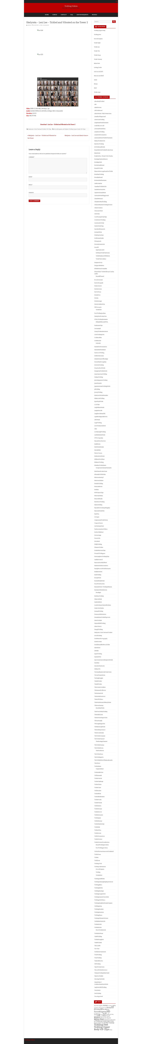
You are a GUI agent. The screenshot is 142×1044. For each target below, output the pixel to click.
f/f (112, 1007)
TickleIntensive (98, 815)
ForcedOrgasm (58, 129)
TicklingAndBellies (99, 878)
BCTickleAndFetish (99, 147)
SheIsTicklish (98, 620)
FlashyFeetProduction (100, 316)
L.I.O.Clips (97, 404)
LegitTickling (98, 422)
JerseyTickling (98, 392)
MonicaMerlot (98, 486)
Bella (114, 1005)
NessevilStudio (98, 498)
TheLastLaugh (98, 720)
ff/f (101, 1009)
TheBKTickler (98, 681)
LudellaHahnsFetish (99, 435)
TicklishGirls (97, 927)
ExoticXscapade (98, 283)
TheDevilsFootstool (99, 696)
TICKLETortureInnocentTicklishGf (104, 851)
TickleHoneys (98, 809)
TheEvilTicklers (98, 699)
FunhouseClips (98, 325)
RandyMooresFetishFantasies (102, 568)
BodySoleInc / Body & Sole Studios (103, 156)
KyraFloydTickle (98, 401)
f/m (99, 1009)
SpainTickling (98, 654)
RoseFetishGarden (99, 584)
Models (94, 14)
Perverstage (97, 535)
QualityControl (98, 559)
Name (30, 176)
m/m (110, 1014)
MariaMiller (97, 450)
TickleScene (97, 833)
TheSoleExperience (99, 730)
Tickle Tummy (98, 59)
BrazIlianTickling (99, 174)
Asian (95, 80)
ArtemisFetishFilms (99, 128)
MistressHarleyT (99, 477)
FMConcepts (97, 307)
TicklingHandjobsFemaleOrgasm (103, 903)
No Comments (45, 25)
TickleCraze (97, 787)
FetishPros (97, 295)
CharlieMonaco (98, 198)
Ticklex (96, 857)
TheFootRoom (100, 750)
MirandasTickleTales (100, 474)
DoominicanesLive (99, 244)
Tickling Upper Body (74, 129)
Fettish (96, 298)
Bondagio (98, 592)
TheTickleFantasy (99, 745)
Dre (105, 1007)
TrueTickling (97, 958)
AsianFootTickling (99, 132)
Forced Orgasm (98, 38)
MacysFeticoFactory (100, 441)
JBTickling (97, 389)
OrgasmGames (98, 523)
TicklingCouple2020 (100, 894)
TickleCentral (98, 778)
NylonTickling (98, 504)
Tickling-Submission (100, 866)
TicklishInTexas (98, 933)
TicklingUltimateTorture (101, 918)
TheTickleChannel (99, 739)
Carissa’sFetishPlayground (101, 195)
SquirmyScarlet (100, 250)
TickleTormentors (99, 836)
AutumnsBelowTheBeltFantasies (103, 138)
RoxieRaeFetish (100, 708)
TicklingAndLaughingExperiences (103, 882)
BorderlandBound (99, 165)
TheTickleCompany (99, 736)
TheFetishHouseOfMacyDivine (102, 702)
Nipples (109, 1018)
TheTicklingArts (98, 757)
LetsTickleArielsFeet (100, 426)
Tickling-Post (98, 863)
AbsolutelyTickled (99, 101)
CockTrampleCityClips (100, 217)
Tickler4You (97, 830)
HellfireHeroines (99, 356)
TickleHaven (97, 806)
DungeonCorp (98, 262)
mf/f (98, 1016)
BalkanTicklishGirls (99, 141)
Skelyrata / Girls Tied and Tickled (37, 129)
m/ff (108, 1014)
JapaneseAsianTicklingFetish (102, 386)
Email (31, 184)
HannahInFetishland (100, 349)
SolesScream (98, 641)
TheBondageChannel (101, 741)
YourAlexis (97, 990)
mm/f (108, 1016)
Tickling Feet (97, 34)
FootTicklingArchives (102, 848)
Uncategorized (98, 996)
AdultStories (97, 107)
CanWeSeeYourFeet (99, 189)
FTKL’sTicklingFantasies (101, 319)
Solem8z (98, 343)
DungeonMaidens (99, 265)
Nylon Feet (97, 63)
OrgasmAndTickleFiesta (101, 520)
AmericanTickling (99, 119)
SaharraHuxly (98, 599)
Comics (54, 14)
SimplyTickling (98, 629)
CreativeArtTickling (99, 220)
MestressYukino (98, 480)
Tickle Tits (97, 51)
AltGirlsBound (98, 110)
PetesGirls (97, 538)
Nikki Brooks (103, 1018)
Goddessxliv (97, 340)
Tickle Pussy (97, 55)
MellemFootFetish (99, 456)
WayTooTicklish (98, 976)
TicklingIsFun (98, 906)
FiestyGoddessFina (99, 304)
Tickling (98, 872)
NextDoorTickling (99, 502)
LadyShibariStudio (99, 407)
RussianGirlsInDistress (100, 590)
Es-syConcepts (98, 280)
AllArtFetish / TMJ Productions (102, 113)
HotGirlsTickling (99, 365)
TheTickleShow (98, 754)
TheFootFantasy (98, 705)
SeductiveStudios (99, 608)
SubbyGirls (97, 669)
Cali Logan (96, 1007)
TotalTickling (98, 954)
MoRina (96, 489)
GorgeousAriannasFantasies (103, 468)
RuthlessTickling (99, 596)
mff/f (101, 1016)
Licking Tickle (98, 67)
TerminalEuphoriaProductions (102, 672)
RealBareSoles (98, 571)
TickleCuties (97, 790)
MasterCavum (98, 453)
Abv (95, 104)
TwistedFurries (98, 961)
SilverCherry (97, 626)
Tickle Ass (97, 47)
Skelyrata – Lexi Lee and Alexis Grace (76, 135)
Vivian (110, 1029)
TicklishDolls (98, 924)
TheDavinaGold (98, 693)
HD (108, 1011)
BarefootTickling (99, 144)
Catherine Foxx (101, 1007)
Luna (101, 1014)
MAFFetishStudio (99, 447)
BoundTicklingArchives (102, 845)
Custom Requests (82, 14)
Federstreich (98, 286)
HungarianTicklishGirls (100, 371)
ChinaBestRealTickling (100, 201)
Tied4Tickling (98, 936)
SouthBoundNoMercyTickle (102, 644)
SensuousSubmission (100, 614)
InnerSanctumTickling (100, 374)
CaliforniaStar (98, 183)
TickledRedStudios (99, 796)
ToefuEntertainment (100, 951)
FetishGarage (98, 301)
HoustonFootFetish (99, 368)
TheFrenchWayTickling (100, 711)
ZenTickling (97, 993)
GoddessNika (98, 337)
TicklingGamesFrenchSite (101, 897)
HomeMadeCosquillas (100, 362)
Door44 (96, 247)
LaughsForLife (98, 410)
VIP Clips (48, 129)
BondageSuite (98, 162)
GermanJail (97, 328)
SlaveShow (97, 647)
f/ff (97, 1009)
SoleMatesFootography (100, 638)
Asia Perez (110, 1005)
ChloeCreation (98, 208)
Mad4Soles (97, 444)
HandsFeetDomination (100, 346)
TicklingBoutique (99, 891)
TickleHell (98, 309)
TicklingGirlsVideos (99, 900)
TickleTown (97, 854)
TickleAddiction (98, 772)
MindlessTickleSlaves (100, 465)
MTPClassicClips (98, 492)
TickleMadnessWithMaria (103, 256)
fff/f (106, 1009)
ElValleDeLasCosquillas (100, 268)
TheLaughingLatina (99, 723)
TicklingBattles (98, 888)
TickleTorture (98, 839)
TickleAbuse (97, 766)
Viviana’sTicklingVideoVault (101, 973)
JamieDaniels (98, 383)
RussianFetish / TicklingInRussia (103, 587)
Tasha (111, 1019)
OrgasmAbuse (100, 769)
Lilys (95, 428)
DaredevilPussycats (99, 229)
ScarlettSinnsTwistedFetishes (102, 605)
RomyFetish (97, 578)
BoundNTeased (100, 276)
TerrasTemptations (99, 675)
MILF (95, 88)
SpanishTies (97, 657)
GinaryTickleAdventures (101, 331)
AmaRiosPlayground (100, 116)
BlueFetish (97, 153)
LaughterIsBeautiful (99, 413)
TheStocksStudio (99, 733)
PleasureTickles (98, 547)
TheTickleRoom (98, 748)
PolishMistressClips (99, 550)
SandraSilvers (98, 602)
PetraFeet (97, 541)
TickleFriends (98, 802)
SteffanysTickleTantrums (103, 253)
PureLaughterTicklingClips (101, 556)
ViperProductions (99, 967)
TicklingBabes (98, 885)
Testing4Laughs (98, 678)
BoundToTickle (98, 168)
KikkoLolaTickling (99, 398)
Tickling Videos (71, 6)
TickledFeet (99, 875)
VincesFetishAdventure (100, 970)
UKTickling (97, 964)
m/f (63, 129)
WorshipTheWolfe (99, 979)
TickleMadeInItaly (99, 824)
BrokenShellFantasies (100, 180)
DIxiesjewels (97, 241)
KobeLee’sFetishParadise (101, 395)
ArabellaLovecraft (99, 125)
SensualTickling (98, 611)
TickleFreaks (97, 799)
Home (47, 14)
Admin (29, 25)
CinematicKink (98, 211)
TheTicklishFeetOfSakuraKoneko (103, 760)
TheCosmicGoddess (100, 687)
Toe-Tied (96, 948)
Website (31, 192)
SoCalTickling (98, 635)
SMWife (96, 650)
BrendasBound (98, 177)
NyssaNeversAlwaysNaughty (102, 508)
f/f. (95, 1009)
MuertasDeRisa (98, 495)
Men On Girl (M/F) (99, 75)
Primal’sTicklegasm (99, 553)
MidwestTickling (99, 462)
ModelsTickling (98, 483)
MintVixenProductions (100, 471)
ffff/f (108, 1009)
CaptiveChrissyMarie (100, 192)
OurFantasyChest (99, 526)
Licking (97, 1014)
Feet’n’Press (97, 292)
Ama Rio (96, 1005)
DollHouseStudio (99, 238)
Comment (32, 157)
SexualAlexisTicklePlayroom (102, 617)
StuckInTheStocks (99, 666)
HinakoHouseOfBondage (101, 359)
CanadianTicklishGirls (100, 186)
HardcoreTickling (99, 353)
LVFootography (98, 438)
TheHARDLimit (98, 714)
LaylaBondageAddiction (100, 416)
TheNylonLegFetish (99, 726)
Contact (64, 14)
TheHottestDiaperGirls (100, 717)
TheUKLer (97, 763)
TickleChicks (97, 784)
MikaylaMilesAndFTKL (102, 322)
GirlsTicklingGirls (99, 334)
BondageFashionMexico (101, 159)
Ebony (95, 84)
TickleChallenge (98, 781)
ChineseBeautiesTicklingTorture (103, 204)
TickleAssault (98, 775)
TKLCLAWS (97, 945)
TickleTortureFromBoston (101, 842)
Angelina (100, 1005)
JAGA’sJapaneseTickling (100, 380)
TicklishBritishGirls (99, 921)
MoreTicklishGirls (101, 930)
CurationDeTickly (99, 223)
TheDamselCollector (100, 690)
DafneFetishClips (99, 226)
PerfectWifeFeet (98, 532)
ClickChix (97, 214)
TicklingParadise (99, 909)
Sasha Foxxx (107, 1019)
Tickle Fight (97, 43)
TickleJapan (97, 818)
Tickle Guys (97, 92)
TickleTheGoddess (101, 259)
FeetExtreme (98, 289)
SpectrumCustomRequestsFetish (103, 660)
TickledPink (97, 793)
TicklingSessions (99, 912)
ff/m (104, 1009)
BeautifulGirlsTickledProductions (103, 150)
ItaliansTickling (98, 377)
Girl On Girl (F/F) (98, 71)
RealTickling (97, 574)
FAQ (71, 14)
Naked (66, 129)
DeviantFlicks (98, 232)
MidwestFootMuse (99, 459)
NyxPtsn (96, 514)
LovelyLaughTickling (100, 432)
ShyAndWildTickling (99, 623)
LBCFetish (97, 419)
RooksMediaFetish (99, 581)
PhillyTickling (98, 544)
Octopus (96, 517)
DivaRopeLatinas (99, 235)
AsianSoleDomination (100, 135)
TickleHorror (98, 812)
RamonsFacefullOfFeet (100, 562)
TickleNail (97, 827)
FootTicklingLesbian (100, 313)
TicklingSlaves (98, 915)
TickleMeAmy (98, 821)
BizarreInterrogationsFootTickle (103, 171)
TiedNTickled (98, 942)
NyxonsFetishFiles (99, 511)
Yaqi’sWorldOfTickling (100, 987)
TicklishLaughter (99, 939)
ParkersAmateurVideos (100, 529)
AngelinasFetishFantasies (101, 122)
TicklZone (97, 860)
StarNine (96, 663)
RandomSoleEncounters (101, 565)
